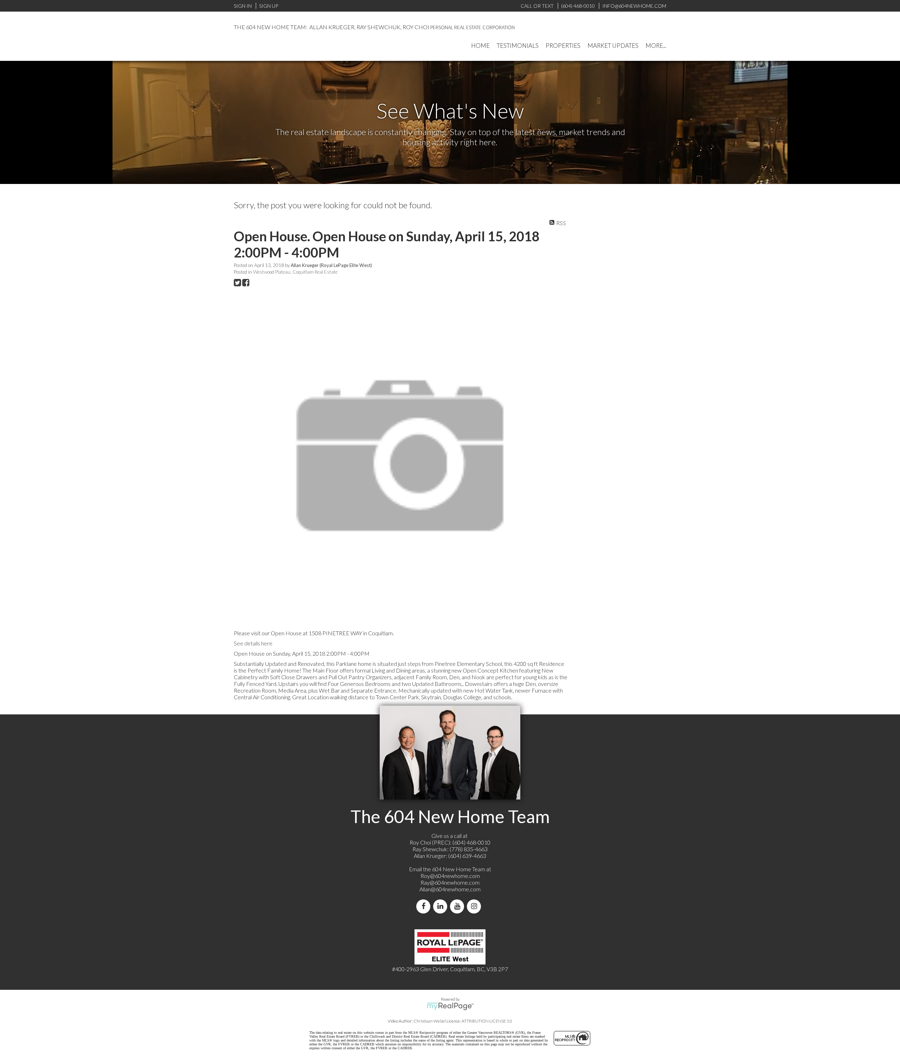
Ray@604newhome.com (450, 882)
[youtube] (458, 906)
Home (480, 45)
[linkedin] (441, 906)
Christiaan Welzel (429, 1021)
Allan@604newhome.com (450, 889)
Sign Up (268, 6)
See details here (253, 643)
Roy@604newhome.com (450, 875)
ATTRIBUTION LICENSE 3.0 (487, 1021)
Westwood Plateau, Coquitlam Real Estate (295, 272)
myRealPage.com (450, 1006)
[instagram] (475, 906)
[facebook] (424, 906)
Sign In (243, 6)
